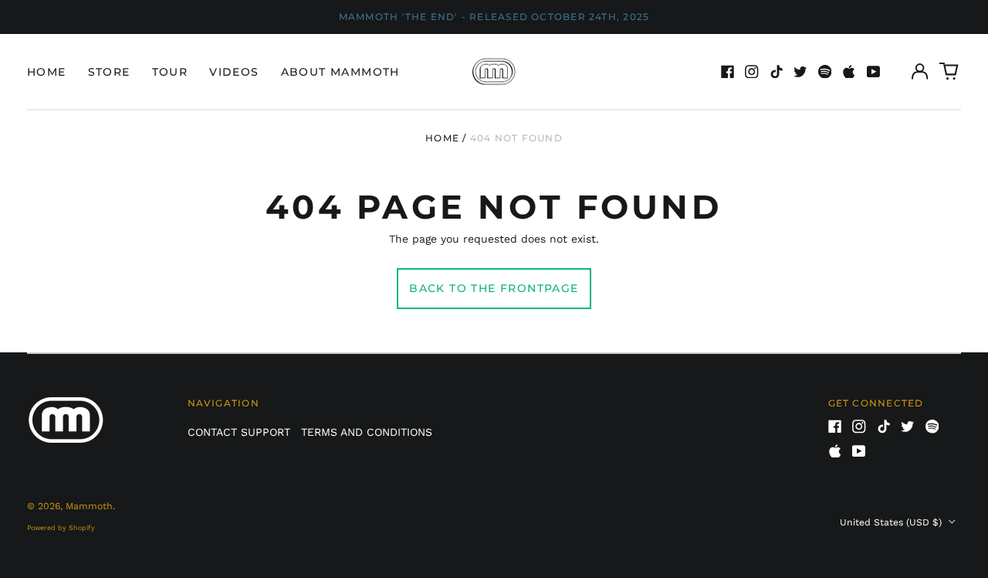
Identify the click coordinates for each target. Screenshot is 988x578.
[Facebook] (728, 72)
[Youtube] (874, 72)
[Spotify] (825, 72)
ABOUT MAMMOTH (340, 72)
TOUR (170, 72)
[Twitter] (800, 72)
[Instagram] (752, 72)
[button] (949, 72)
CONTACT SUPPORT (239, 432)
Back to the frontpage (493, 288)
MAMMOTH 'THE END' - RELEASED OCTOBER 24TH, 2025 (494, 16)
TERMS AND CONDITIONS (366, 432)
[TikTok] (776, 72)
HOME (46, 72)
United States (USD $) (892, 522)
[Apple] (849, 72)
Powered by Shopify (61, 528)
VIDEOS (234, 72)
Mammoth (89, 506)
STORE (109, 72)
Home (442, 138)
